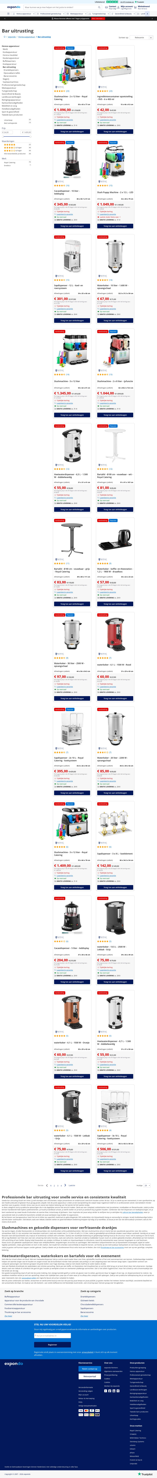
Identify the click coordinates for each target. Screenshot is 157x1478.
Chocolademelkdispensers (92, 1304)
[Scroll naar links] (60, 19)
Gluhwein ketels (87, 1300)
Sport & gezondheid (10, 112)
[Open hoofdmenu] (8, 13)
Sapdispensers (87, 1308)
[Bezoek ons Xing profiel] (118, 1391)
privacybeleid (87, 1352)
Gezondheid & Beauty (11, 94)
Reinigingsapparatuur (11, 100)
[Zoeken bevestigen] (99, 7)
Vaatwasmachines (10, 82)
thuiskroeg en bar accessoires (112, 1247)
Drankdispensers (11, 70)
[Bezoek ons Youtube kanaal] (105, 1391)
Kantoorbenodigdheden (12, 103)
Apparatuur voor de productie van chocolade (24, 1300)
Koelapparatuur (10, 64)
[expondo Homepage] (5, 37)
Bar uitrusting (9, 67)
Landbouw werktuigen (11, 97)
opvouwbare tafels (29, 1278)
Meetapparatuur (9, 88)
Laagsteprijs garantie (65, 120)
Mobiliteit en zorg (9, 106)
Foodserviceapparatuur (15, 1308)
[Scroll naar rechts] (50, 19)
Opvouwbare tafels (12, 73)
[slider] (3, 136)
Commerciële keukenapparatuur (19, 1304)
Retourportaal (90, 1376)
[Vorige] (47, 1185)
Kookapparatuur (10, 52)
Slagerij (6, 79)
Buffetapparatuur (12, 1296)
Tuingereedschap (9, 91)
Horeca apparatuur (10, 46)
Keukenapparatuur (11, 58)
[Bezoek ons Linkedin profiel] (114, 1391)
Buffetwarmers (9, 61)
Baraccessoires (10, 76)
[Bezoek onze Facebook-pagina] (109, 1391)
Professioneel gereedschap (13, 85)
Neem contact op (89, 1369)
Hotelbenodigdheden (11, 109)
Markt (5, 49)
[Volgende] (65, 1185)
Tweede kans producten (12, 115)
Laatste (72, 1185)
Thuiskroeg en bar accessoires (18, 1312)
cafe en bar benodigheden (133, 1212)
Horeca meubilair (10, 55)
